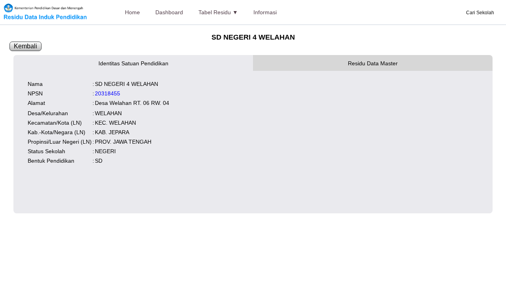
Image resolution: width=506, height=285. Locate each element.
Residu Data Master (373, 63)
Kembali (25, 46)
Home (132, 12)
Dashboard (169, 12)
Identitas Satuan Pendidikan (133, 63)
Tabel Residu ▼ (218, 12)
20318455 (107, 93)
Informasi (265, 12)
